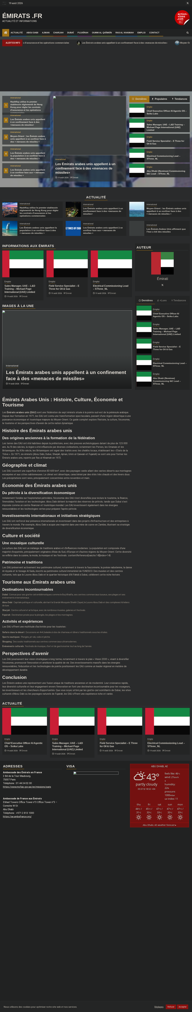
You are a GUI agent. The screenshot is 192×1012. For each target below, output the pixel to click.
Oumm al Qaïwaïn (102, 32)
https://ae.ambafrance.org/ (17, 816)
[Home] (5, 33)
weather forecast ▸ (159, 825)
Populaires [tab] (160, 99)
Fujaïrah (83, 32)
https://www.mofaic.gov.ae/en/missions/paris (27, 786)
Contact (154, 32)
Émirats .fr (22, 15)
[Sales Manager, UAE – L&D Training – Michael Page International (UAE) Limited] (136, 125)
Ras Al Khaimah (125, 32)
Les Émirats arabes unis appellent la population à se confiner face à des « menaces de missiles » (27, 156)
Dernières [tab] (141, 99)
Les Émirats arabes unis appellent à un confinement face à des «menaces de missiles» (99, 42)
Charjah (58, 32)
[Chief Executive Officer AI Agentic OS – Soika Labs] (136, 110)
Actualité (17, 32)
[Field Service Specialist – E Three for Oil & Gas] (136, 140)
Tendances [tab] (180, 99)
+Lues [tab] (163, 300)
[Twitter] (162, 285)
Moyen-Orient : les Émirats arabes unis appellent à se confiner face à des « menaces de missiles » (28, 139)
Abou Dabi (32, 32)
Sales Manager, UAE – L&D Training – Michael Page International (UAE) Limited (166, 127)
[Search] (187, 33)
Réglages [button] (159, 1007)
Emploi (141, 32)
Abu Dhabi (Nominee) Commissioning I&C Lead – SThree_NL (167, 381)
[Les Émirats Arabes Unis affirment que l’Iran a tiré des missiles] (136, 228)
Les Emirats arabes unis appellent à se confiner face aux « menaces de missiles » (27, 172)
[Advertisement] (96, 69)
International (15, 98)
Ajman (46, 32)
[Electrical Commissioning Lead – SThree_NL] (136, 155)
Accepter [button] (182, 1007)
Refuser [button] (171, 1007)
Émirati (75, 178)
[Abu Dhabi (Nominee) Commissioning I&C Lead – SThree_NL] (136, 170)
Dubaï (70, 32)
